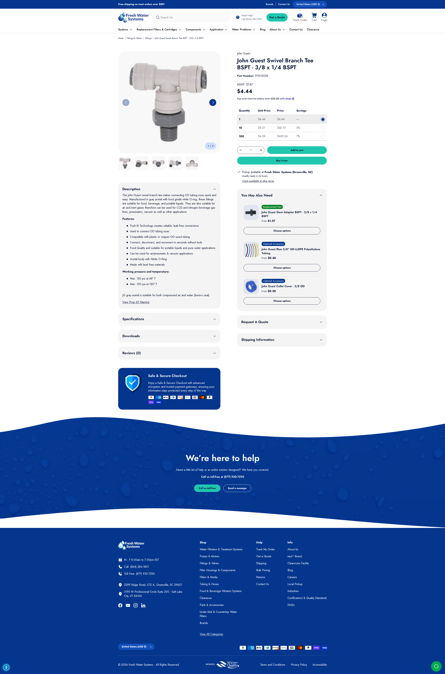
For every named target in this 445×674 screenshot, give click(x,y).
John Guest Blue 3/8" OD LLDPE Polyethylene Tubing (291, 251)
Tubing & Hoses (209, 584)
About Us (275, 29)
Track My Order (265, 549)
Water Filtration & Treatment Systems (221, 549)
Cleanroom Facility (298, 563)
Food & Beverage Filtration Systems (221, 591)
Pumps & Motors (209, 556)
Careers (292, 577)
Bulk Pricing (263, 570)
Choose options (282, 230)
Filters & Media (208, 577)
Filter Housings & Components (218, 570)
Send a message (237, 488)
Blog (262, 29)
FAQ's (291, 605)
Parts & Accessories (212, 605)
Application (216, 29)
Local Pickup (295, 584)
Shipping (261, 563)
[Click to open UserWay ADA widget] (6, 667)
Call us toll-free (207, 488)
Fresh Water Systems (141, 665)
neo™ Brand (295, 556)
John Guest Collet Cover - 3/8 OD (283, 286)
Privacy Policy (299, 665)
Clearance (313, 29)
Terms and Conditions (272, 665)
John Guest (243, 53)
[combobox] (191, 17)
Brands (269, 4)
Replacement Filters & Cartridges (157, 29)
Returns (260, 577)
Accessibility (320, 665)
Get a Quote (277, 17)
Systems (123, 29)
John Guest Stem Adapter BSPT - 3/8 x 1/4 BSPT (289, 214)
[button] (314, 17)
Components (193, 29)
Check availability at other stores (258, 181)
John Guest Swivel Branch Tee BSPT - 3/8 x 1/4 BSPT (179, 38)
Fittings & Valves (134, 38)
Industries (293, 591)
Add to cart (297, 150)
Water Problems (241, 29)
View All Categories (211, 634)
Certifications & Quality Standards (307, 598)
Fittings (148, 38)
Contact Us (284, 4)
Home (120, 38)
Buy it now (282, 160)
